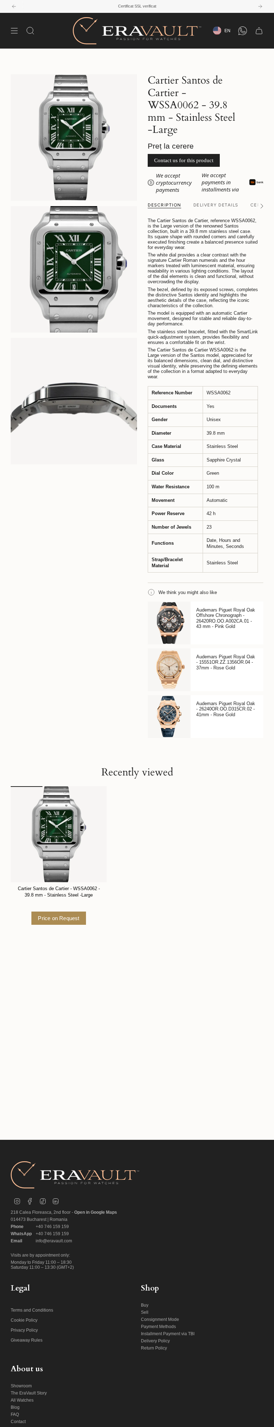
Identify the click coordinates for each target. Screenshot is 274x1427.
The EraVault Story (29, 1393)
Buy (144, 1305)
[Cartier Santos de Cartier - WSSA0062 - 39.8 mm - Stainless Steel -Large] (59, 834)
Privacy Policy (24, 1330)
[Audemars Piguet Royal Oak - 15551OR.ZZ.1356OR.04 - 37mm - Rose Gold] (169, 669)
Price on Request (58, 918)
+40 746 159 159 (52, 1226)
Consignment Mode (160, 1319)
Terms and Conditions (32, 1310)
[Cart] (259, 30)
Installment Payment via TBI (167, 1333)
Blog (15, 1407)
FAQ (15, 1414)
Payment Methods (158, 1326)
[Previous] (14, 6)
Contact (18, 1421)
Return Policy (154, 1348)
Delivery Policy (155, 1340)
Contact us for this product (183, 160)
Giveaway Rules (26, 1340)
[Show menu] (14, 30)
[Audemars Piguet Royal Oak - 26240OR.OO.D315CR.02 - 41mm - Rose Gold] (169, 716)
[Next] (260, 6)
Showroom (21, 1385)
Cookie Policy (24, 1320)
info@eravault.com (54, 1240)
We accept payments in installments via (220, 182)
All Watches (22, 1400)
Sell (144, 1312)
